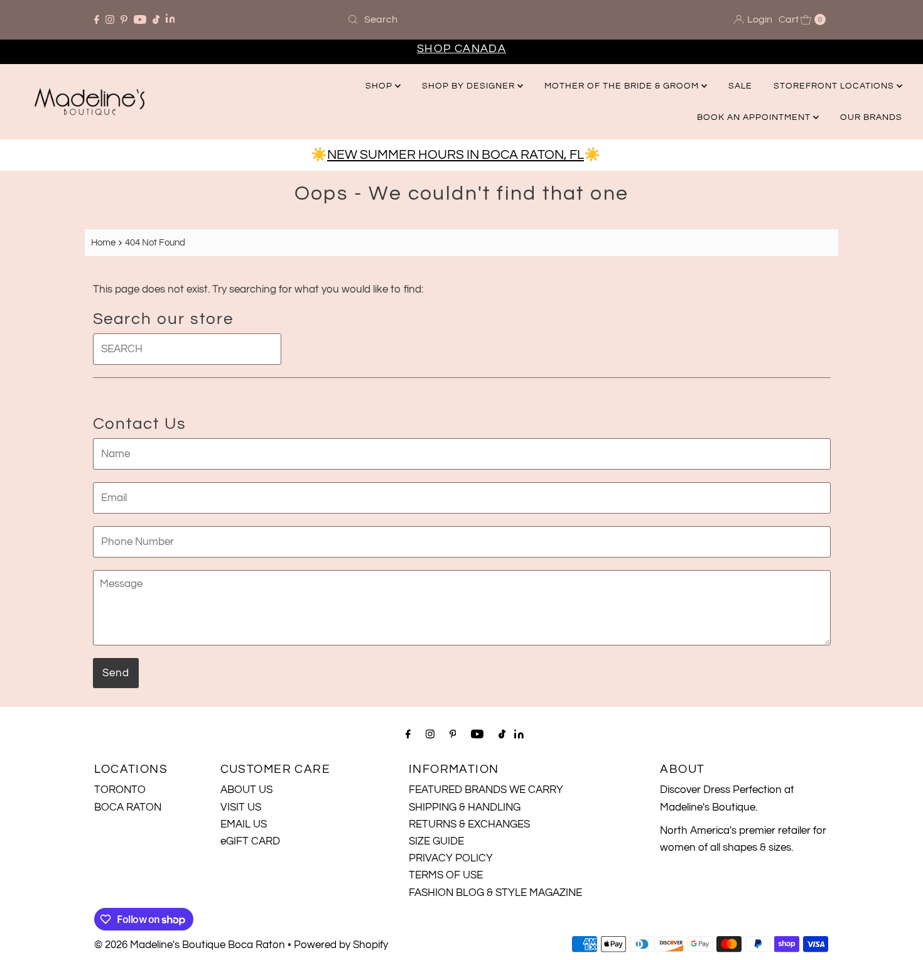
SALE (740, 86)
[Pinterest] (124, 19)
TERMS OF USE (446, 875)
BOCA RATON (127, 807)
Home (103, 242)
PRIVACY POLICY (451, 858)
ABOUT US (246, 790)
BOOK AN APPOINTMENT (755, 117)
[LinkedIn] (170, 19)
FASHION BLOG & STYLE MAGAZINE (495, 892)
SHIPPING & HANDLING (465, 807)
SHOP (380, 86)
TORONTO (120, 790)
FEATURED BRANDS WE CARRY (486, 790)
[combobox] (461, 19)
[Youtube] (140, 19)
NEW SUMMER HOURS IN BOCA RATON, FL (455, 154)
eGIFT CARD (250, 841)
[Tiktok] (156, 19)
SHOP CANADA (461, 49)
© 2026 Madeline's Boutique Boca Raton (189, 945)
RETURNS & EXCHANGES (469, 824)
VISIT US (240, 807)
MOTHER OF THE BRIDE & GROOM (622, 86)
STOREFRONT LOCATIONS (835, 86)
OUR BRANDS (871, 117)
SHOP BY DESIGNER (469, 86)
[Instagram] (109, 19)
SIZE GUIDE (436, 841)
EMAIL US (243, 824)
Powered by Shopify (341, 945)
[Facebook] (96, 19)
